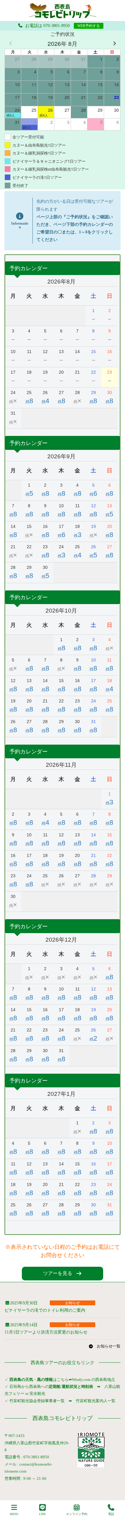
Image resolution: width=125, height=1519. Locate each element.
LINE (42, 1514)
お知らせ (72, 1303)
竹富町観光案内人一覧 (95, 1400)
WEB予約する (88, 26)
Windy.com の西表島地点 (93, 1379)
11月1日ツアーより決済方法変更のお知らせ (46, 1332)
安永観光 (37, 1393)
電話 (111, 1514)
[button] (62, 1273)
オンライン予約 (76, 1514)
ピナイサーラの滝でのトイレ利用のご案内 (45, 1310)
